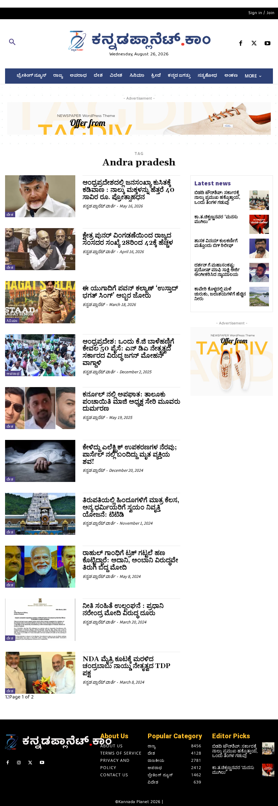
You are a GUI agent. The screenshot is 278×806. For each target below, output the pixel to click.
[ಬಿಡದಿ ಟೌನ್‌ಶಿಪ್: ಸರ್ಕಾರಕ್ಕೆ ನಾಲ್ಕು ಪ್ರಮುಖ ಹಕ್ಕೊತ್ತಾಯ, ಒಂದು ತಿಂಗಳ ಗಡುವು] (259, 200)
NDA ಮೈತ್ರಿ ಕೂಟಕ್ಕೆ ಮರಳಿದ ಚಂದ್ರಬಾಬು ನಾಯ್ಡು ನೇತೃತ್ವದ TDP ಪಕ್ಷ (126, 666)
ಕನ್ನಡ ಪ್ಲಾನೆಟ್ (94, 304)
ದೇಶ (10, 214)
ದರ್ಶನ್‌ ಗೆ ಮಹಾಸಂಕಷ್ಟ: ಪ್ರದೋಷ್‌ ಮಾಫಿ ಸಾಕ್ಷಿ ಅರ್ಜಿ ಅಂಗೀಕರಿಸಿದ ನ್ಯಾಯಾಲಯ (217, 270)
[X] (254, 45)
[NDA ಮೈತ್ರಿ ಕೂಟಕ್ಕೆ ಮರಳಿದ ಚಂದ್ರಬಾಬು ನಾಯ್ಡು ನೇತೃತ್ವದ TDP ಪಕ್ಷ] (40, 673)
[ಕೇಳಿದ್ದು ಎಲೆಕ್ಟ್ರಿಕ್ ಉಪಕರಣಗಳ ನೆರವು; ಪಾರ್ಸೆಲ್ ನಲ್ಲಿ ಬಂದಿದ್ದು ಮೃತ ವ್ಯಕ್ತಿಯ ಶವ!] (40, 461)
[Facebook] (240, 45)
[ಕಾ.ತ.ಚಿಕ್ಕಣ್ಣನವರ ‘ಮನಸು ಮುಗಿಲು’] (259, 224)
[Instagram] (19, 764)
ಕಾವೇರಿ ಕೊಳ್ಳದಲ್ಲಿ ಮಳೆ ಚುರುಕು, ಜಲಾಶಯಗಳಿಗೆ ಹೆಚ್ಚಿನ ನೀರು (220, 293)
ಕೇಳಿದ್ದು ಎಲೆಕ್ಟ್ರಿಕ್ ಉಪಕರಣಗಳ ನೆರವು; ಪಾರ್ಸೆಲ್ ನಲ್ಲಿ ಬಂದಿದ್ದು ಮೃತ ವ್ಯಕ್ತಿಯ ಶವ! (130, 454)
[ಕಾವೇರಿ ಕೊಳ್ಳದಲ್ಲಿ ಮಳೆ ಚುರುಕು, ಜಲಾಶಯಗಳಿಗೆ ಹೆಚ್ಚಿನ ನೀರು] (259, 296)
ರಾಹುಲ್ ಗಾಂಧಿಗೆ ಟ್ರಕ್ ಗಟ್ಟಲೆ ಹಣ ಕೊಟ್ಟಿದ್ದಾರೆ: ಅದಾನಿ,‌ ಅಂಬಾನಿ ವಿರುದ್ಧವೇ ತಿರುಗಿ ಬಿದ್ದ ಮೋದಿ (130, 560)
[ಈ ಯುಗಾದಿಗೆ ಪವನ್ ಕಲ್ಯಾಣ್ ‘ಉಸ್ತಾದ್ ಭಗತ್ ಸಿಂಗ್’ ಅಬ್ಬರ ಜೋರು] (40, 302)
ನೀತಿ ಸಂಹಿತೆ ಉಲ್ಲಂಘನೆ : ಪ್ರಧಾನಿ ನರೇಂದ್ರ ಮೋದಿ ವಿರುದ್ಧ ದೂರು (123, 609)
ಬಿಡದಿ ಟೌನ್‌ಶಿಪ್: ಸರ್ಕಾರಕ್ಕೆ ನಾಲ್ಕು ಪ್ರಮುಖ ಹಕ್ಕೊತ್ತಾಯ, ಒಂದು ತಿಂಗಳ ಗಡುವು (217, 197)
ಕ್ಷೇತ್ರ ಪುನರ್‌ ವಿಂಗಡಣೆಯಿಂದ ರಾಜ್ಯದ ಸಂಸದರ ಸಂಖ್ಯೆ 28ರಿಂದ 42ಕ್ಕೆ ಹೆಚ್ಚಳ (128, 239)
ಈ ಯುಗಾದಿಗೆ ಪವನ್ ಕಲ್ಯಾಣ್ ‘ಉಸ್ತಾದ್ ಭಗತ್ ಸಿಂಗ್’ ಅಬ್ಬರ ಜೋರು (130, 292)
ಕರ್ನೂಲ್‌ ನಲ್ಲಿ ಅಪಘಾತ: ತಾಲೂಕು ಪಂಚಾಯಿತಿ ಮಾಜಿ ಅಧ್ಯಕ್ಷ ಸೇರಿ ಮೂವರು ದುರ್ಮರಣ (131, 401)
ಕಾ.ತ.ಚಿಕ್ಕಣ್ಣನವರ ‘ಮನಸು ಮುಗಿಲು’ (216, 219)
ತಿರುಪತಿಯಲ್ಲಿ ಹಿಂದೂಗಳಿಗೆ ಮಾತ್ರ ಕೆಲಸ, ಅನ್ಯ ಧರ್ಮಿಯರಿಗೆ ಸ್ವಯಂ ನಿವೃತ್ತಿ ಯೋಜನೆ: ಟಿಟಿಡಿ (131, 507)
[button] (46, 43)
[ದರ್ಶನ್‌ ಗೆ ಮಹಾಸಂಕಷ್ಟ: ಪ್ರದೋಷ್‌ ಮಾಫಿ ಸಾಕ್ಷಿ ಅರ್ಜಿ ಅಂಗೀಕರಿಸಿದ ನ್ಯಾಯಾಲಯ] (259, 272)
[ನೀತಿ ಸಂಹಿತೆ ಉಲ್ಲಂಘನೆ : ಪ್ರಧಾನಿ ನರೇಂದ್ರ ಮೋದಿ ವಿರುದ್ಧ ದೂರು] (40, 620)
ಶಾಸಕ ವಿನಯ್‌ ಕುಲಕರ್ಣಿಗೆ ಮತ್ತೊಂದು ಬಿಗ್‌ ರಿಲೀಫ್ (215, 243)
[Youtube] (268, 45)
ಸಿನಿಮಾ (12, 320)
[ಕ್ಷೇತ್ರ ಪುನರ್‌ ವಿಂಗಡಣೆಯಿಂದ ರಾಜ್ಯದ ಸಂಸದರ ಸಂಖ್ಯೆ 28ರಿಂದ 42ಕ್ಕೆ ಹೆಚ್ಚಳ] (40, 249)
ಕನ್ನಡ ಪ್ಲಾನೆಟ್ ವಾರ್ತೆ (99, 206)
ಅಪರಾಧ (13, 373)
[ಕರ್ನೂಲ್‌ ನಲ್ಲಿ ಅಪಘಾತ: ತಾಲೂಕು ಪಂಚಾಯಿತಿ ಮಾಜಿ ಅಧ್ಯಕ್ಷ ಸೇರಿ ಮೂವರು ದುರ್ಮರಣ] (40, 408)
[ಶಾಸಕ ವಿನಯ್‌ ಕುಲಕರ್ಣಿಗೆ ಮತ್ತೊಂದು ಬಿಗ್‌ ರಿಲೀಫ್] (259, 248)
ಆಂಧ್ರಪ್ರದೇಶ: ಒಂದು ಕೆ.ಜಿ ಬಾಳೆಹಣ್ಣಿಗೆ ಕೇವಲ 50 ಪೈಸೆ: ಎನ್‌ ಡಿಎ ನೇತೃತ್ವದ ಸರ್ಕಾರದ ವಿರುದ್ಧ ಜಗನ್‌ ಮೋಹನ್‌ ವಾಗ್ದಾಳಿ (128, 352)
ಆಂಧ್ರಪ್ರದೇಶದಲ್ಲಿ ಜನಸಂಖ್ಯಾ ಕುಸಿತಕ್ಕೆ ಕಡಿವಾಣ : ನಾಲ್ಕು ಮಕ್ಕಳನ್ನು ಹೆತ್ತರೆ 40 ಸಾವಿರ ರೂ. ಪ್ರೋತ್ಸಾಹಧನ (128, 190)
